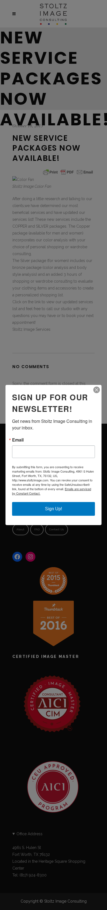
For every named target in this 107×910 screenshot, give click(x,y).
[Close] (96, 390)
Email (18, 440)
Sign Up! (53, 508)
